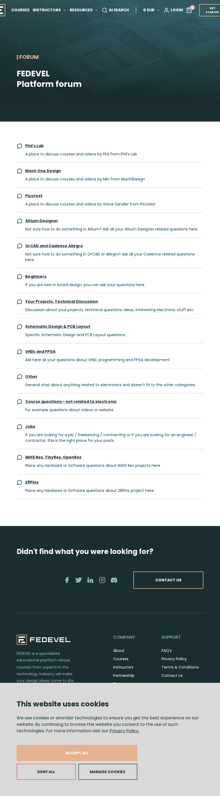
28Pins (31, 482)
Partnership (123, 675)
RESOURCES (81, 10)
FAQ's (167, 650)
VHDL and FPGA (40, 351)
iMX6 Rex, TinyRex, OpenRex (53, 457)
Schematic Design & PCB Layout (57, 326)
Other (31, 376)
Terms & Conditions (180, 667)
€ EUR (148, 10)
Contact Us (172, 675)
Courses (121, 659)
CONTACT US (168, 580)
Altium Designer (41, 220)
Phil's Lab (34, 145)
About (118, 650)
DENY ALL (46, 771)
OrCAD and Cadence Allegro (54, 245)
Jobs (30, 426)
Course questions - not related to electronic (71, 401)
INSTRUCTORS (47, 10)
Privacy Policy (123, 731)
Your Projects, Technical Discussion (61, 301)
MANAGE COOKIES (107, 771)
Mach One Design (43, 170)
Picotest (33, 195)
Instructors (123, 667)
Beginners (35, 276)
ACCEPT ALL (77, 753)
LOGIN (177, 10)
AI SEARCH (119, 10)
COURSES (20, 10)
